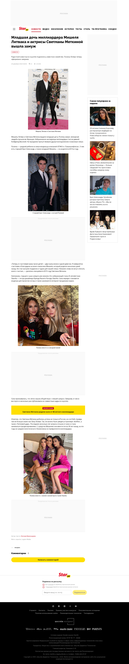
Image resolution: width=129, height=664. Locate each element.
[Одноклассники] (70, 606)
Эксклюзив (57, 29)
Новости (36, 29)
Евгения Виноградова (28, 536)
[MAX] (53, 606)
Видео (46, 29)
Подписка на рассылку (52, 581)
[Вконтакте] (64, 606)
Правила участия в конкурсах (66, 610)
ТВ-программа (99, 29)
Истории (69, 29)
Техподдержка (89, 613)
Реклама (50, 610)
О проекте (32, 610)
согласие (51, 584)
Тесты (78, 29)
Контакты (42, 610)
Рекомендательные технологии (70, 613)
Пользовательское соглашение (89, 610)
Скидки (112, 29)
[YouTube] (76, 606)
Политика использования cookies (46, 613)
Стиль (87, 29)
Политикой (49, 587)
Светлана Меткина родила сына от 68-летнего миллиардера (48, 412)
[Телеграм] (59, 606)
